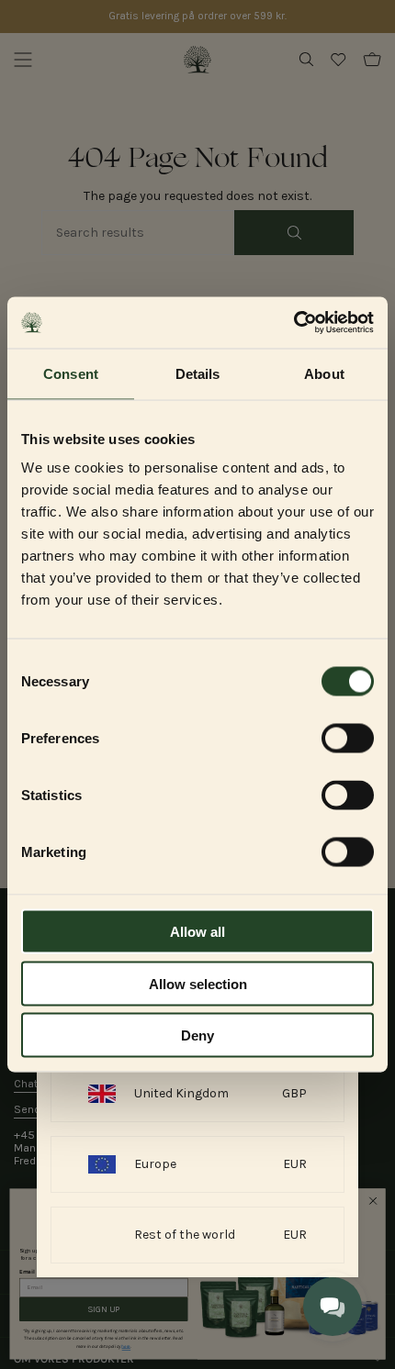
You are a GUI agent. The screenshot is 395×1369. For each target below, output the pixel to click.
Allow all (197, 932)
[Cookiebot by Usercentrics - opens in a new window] (293, 323)
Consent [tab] (70, 373)
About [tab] (324, 373)
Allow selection (198, 983)
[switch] (348, 738)
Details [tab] (197, 373)
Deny (197, 1035)
